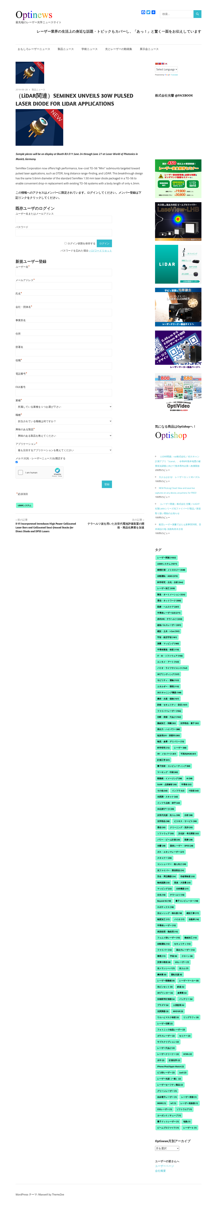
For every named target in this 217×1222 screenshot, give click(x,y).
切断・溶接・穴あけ (169, 717)
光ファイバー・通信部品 (170, 870)
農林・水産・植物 (168, 698)
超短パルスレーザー (169, 625)
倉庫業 (181, 992)
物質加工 (163, 919)
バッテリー (185, 999)
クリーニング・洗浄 (181, 827)
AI (189, 778)
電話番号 (21, 373)
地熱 (186, 1121)
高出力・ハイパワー (168, 729)
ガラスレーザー (166, 1035)
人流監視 (178, 1005)
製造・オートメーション (171, 594)
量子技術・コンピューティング (173, 766)
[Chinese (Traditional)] (159, 63)
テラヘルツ (177, 894)
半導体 (186, 784)
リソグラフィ (191, 1017)
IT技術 (194, 790)
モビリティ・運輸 (168, 680)
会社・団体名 (24, 307)
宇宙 (173, 956)
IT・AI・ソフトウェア (170, 655)
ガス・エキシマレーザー (170, 851)
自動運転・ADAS (167, 576)
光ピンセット (165, 986)
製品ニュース (66, 49)
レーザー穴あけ (166, 1048)
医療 (188, 839)
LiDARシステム (24, 505)
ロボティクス (165, 907)
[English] (162, 63)
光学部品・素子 (189, 723)
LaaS (182, 1072)
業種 (19, 400)
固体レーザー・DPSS (181, 845)
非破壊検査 (187, 876)
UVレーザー (182, 962)
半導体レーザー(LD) (168, 612)
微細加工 (190, 937)
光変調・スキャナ (167, 796)
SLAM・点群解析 (167, 784)
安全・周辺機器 (166, 876)
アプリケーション (26, 444)
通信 (161, 827)
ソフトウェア (165, 833)
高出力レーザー (185, 949)
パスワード (22, 227)
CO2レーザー (164, 1109)
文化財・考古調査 (188, 833)
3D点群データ (165, 808)
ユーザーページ (164, 1166)
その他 (162, 790)
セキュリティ (182, 943)
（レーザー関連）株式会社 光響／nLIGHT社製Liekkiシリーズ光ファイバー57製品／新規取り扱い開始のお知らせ (178, 508)
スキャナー (164, 857)
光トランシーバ (166, 968)
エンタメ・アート (168, 661)
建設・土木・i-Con (168, 631)
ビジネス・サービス (185, 821)
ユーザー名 (23, 266)
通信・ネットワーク (169, 600)
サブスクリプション (168, 1041)
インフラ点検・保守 (168, 802)
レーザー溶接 (189, 1097)
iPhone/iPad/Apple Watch (170, 1066)
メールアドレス (25, 280)
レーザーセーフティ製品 (170, 1084)
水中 (160, 1060)
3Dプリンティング (168, 674)
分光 (161, 894)
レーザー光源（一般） (169, 1078)
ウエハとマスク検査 (168, 1017)
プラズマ (162, 1005)
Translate (174, 75)
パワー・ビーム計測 (168, 839)
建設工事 (192, 913)
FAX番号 (21, 387)
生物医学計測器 (166, 999)
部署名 (19, 347)
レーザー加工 (166, 588)
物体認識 (163, 882)
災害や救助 (163, 962)
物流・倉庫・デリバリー (170, 741)
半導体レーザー (166, 925)
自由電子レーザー (167, 1097)
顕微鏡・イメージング (169, 778)
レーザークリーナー (168, 1054)
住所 (18, 333)
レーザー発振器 (189, 1103)
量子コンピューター (187, 900)
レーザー (180, 747)
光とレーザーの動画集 (118, 49)
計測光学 (174, 1060)
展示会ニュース (149, 49)
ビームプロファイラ (168, 1127)
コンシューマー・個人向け (171, 864)
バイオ (179, 919)
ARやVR (178, 1011)
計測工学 (163, 759)
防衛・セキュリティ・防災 (172, 704)
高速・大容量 (182, 882)
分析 (188, 815)
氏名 (19, 293)
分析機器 (182, 888)
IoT (173, 1103)
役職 (19, 360)
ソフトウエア (184, 1109)
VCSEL (187, 1054)
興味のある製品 (25, 429)
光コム (183, 968)
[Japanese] (166, 63)
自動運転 (163, 943)
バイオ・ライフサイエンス (172, 668)
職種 (19, 415)
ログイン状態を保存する (81, 243)
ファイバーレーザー (169, 710)
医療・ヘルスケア (168, 606)
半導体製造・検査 (168, 649)
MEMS (161, 1103)
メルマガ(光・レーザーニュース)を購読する (40, 458)
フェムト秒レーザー (168, 937)
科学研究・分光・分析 (170, 582)
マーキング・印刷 (167, 772)
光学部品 (163, 821)
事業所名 (21, 320)
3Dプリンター (165, 992)
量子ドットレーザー (168, 1121)
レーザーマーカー (189, 980)
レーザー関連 (166, 557)
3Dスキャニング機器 (169, 692)
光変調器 (162, 1011)
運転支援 (176, 974)
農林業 (161, 974)
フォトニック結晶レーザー (171, 1029)
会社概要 (160, 1171)
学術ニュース (89, 49)
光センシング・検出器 (169, 913)
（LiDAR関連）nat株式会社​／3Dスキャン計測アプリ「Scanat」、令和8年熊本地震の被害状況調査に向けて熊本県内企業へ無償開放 (178, 461)
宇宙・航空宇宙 (167, 637)
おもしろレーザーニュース (34, 49)
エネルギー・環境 (168, 686)
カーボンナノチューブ (169, 1115)
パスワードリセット (100, 250)
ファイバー (164, 949)
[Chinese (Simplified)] (156, 63)
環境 (161, 956)
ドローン (187, 956)
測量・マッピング (168, 643)
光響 (161, 845)
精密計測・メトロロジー (171, 569)
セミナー (184, 1035)
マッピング (164, 888)
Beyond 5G (164, 900)
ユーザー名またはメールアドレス (35, 213)
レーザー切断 (165, 1023)
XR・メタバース (166, 753)
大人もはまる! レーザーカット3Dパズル (179, 477)
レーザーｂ (190, 1127)
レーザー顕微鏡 (166, 980)
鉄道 (180, 986)
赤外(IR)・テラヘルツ (169, 619)
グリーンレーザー (167, 1091)
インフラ (178, 790)
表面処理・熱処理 (167, 931)
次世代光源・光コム (168, 815)
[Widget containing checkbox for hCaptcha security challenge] (40, 472)
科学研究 (163, 747)
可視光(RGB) (188, 753)
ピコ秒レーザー (166, 1072)
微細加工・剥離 (166, 723)
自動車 (194, 919)
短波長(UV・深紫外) (168, 735)
